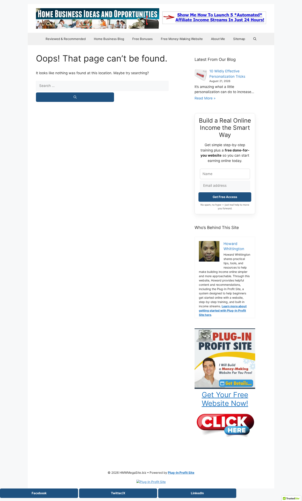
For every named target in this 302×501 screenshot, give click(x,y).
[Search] (75, 97)
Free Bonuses (142, 39)
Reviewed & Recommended (66, 39)
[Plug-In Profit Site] (225, 388)
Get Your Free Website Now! (225, 399)
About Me (218, 39)
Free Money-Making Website (182, 39)
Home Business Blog (109, 39)
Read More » (205, 98)
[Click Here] (225, 436)
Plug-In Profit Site (181, 473)
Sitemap (239, 39)
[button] (255, 39)
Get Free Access (225, 197)
